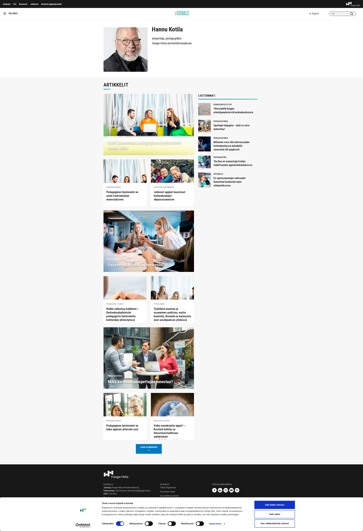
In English (314, 13)
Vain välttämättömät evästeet (274, 523)
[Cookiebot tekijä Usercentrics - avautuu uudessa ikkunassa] (83, 525)
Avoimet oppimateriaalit (51, 4)
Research (23, 4)
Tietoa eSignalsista (168, 487)
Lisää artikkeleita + (148, 449)
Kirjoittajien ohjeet (167, 492)
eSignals (6, 4)
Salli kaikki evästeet (274, 505)
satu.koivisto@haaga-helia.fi (139, 491)
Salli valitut (274, 514)
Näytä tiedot (215, 523)
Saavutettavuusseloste (169, 496)
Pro (14, 4)
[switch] (149, 523)
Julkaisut (34, 4)
